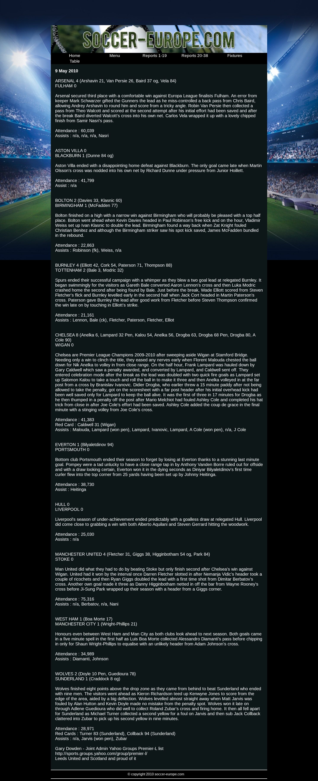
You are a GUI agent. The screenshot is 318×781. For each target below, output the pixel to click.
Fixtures (234, 55)
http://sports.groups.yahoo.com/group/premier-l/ (101, 753)
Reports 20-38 (194, 55)
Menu (114, 55)
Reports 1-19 (155, 55)
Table (75, 61)
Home (74, 55)
